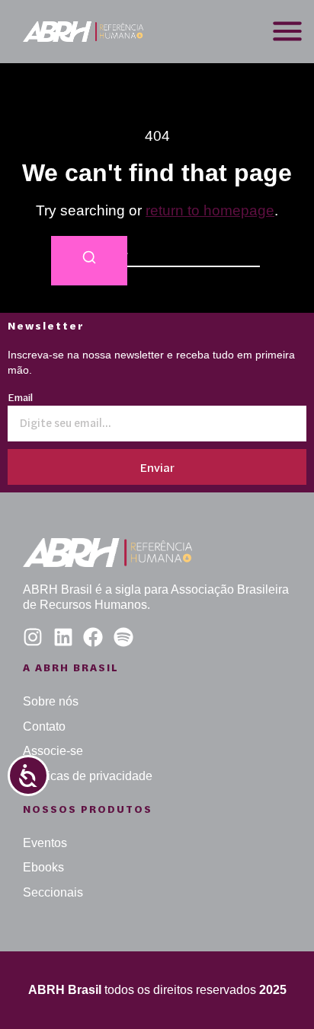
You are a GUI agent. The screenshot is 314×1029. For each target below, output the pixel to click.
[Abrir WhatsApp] (276, 990)
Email (20, 398)
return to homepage (210, 210)
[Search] (89, 260)
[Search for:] (157, 251)
